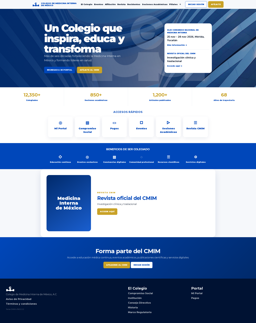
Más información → (177, 45)
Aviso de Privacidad (18, 299)
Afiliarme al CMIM (116, 265)
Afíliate (216, 4)
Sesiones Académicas (168, 126)
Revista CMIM (195, 125)
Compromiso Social (87, 126)
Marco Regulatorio (140, 312)
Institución (135, 298)
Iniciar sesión (196, 4)
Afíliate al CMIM (89, 70)
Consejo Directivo (139, 302)
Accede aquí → (174, 66)
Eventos (141, 125)
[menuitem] (86, 4)
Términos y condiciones (21, 303)
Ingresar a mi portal (59, 70)
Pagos (114, 125)
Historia (133, 307)
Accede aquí (107, 211)
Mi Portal (60, 125)
